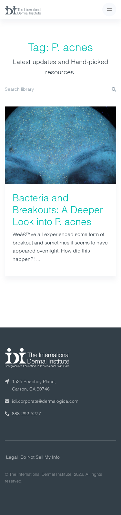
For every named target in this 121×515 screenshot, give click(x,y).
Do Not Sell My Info (40, 457)
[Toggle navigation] (109, 9)
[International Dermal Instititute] (23, 9)
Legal (12, 457)
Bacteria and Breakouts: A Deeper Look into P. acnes (58, 210)
